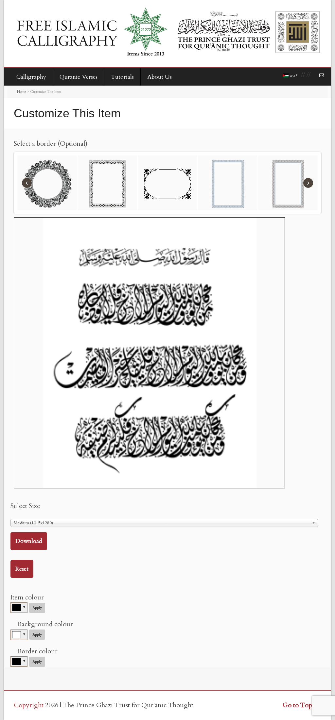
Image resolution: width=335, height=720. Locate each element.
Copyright (29, 705)
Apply (37, 607)
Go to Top (297, 705)
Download (28, 541)
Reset (21, 569)
